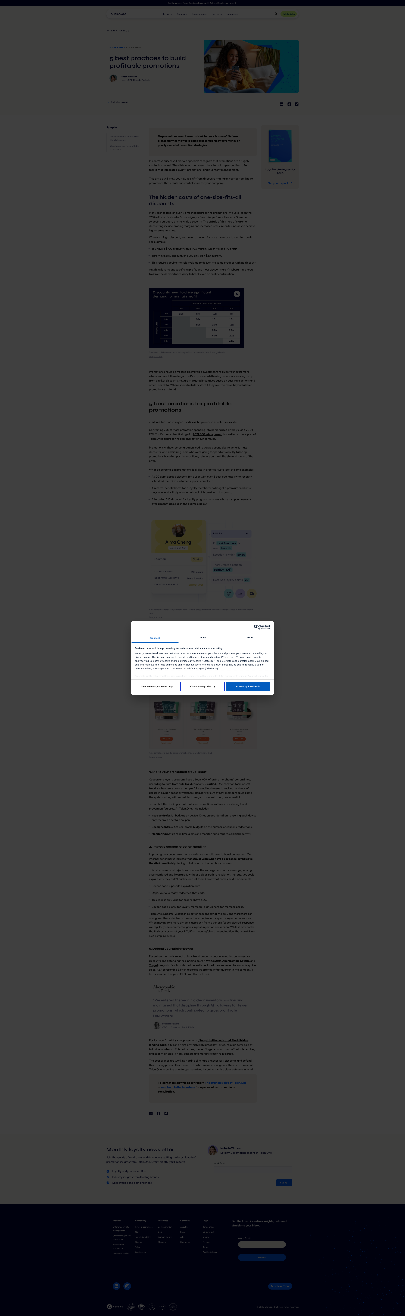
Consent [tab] (155, 638)
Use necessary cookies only (157, 686)
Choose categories (200, 686)
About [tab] (249, 637)
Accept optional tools (248, 686)
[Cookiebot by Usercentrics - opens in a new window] (256, 627)
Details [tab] (202, 637)
